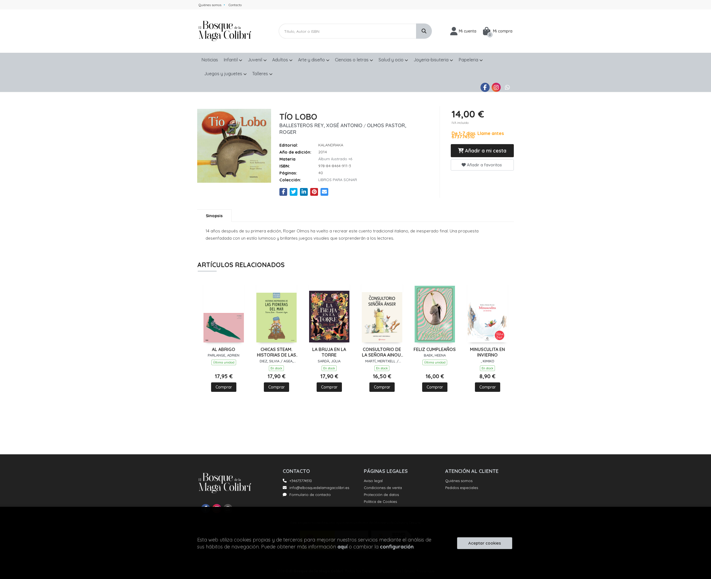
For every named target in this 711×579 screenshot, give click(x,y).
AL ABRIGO (223, 349)
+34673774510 (300, 480)
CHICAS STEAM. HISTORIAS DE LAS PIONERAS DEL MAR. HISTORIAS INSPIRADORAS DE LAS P (276, 352)
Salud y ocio (392, 59)
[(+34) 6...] (507, 87)
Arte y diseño (312, 59)
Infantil (231, 59)
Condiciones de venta (383, 487)
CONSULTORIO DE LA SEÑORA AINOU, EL (382, 352)
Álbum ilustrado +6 (335, 158)
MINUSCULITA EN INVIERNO (487, 352)
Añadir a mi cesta (485, 150)
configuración (397, 546)
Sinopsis (214, 215)
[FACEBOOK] (485, 87)
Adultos (280, 59)
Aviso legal (373, 480)
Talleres (260, 73)
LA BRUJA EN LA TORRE (329, 352)
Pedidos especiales (461, 487)
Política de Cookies (380, 501)
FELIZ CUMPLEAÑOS (435, 349)
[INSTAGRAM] (496, 87)
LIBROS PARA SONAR (337, 179)
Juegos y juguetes (223, 73)
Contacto (235, 5)
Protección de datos (381, 494)
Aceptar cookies (484, 543)
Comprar (224, 387)
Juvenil (255, 59)
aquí (342, 546)
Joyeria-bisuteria (432, 59)
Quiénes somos (210, 5)
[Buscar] (424, 31)
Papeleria (469, 59)
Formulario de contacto (310, 494)
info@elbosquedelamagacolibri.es (319, 487)
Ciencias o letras (352, 59)
